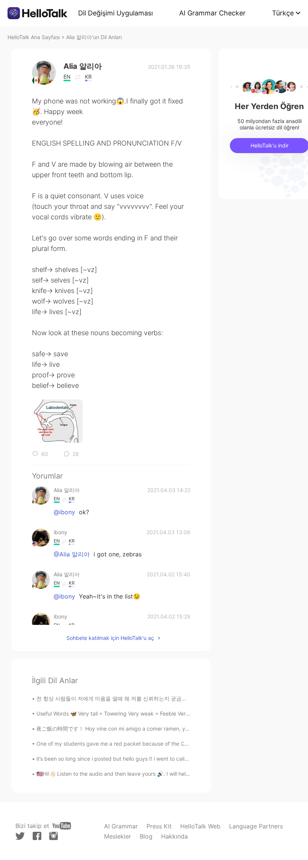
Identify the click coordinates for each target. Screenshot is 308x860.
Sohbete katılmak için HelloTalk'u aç (110, 638)
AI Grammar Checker (212, 13)
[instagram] (53, 836)
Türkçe (283, 13)
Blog (146, 836)
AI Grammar (121, 826)
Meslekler (117, 836)
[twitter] (20, 836)
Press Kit (159, 826)
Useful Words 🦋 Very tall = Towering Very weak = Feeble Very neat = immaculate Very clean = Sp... (158, 713)
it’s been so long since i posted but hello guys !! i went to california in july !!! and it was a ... (146, 758)
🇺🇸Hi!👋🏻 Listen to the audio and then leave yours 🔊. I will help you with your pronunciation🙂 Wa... (157, 773)
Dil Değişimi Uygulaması (115, 13)
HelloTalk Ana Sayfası (34, 37)
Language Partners (256, 826)
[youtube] (61, 826)
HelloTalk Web (200, 826)
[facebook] (37, 836)
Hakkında (174, 836)
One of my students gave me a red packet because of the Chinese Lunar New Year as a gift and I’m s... (163, 743)
